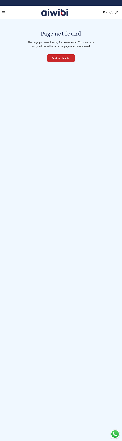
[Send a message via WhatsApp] (115, 434)
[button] (105, 12)
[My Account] (117, 12)
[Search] (111, 12)
